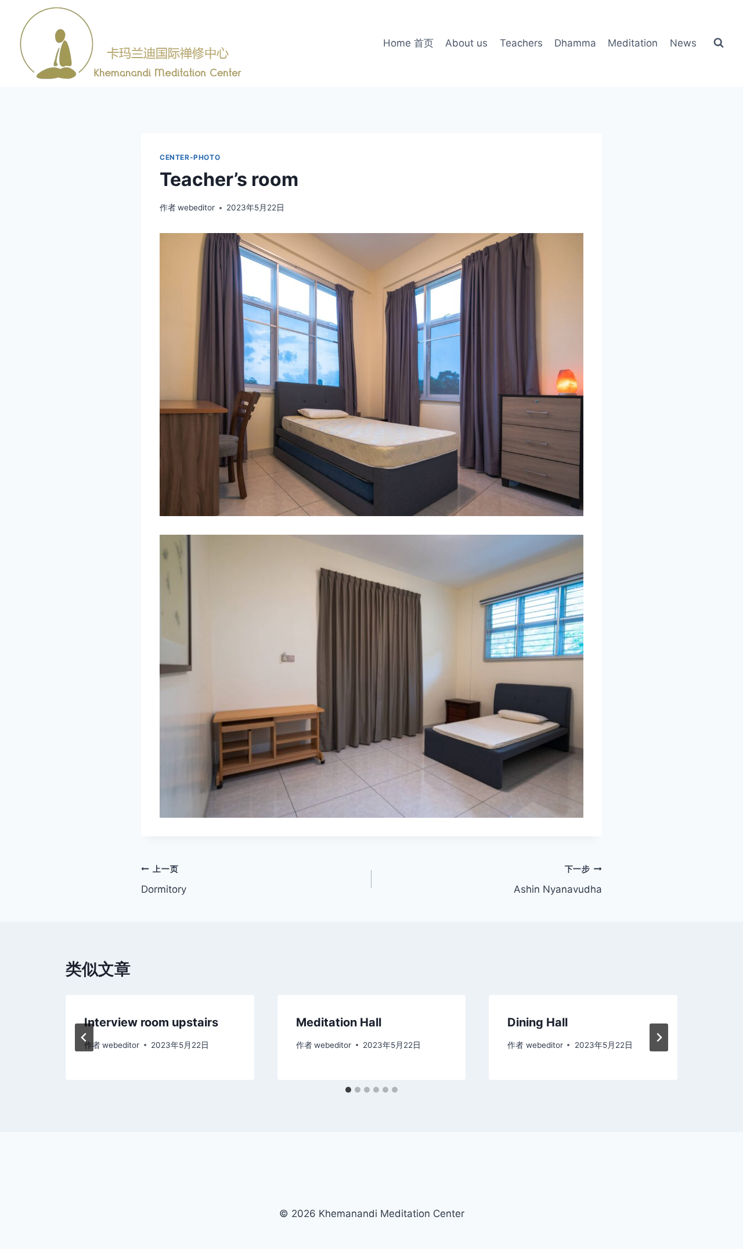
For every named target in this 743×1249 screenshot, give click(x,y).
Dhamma (575, 43)
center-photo (190, 157)
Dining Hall (537, 1022)
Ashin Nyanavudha (558, 879)
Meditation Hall (338, 1022)
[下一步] (659, 1037)
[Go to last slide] (84, 1037)
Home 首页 (408, 43)
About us (466, 43)
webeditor (196, 207)
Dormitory (163, 879)
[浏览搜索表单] (718, 43)
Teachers (521, 43)
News (683, 43)
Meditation (633, 43)
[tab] (348, 1090)
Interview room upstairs (151, 1022)
